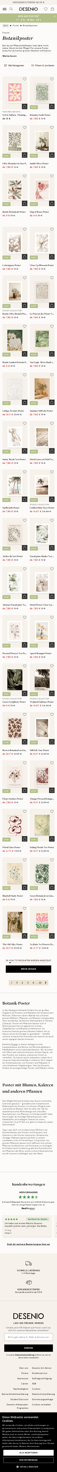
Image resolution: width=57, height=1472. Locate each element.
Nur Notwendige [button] (28, 1460)
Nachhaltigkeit (20, 1389)
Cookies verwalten (41, 1404)
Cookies (36, 1389)
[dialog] (28, 1442)
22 (40, 982)
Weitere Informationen (29, 1446)
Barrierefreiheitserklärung (15, 1394)
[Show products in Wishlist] (45, 9)
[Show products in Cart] (52, 9)
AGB (34, 1383)
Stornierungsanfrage (42, 1399)
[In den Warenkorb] (24, 106)
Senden (28, 1348)
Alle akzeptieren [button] (28, 1452)
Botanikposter (30, 25)
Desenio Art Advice (42, 1368)
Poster (16, 25)
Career (24, 1383)
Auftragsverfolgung (42, 1378)
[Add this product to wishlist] (24, 79)
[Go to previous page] (11, 982)
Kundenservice (39, 1373)
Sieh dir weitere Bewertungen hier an (28, 1244)
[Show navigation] (4, 9)
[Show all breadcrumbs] (5, 25)
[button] (28, 1467)
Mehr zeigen (28, 969)
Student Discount (19, 1399)
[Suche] (11, 9)
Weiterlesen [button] (9, 56)
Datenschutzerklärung (25, 1355)
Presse (24, 1373)
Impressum (22, 1378)
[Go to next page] (45, 982)
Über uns (23, 1368)
